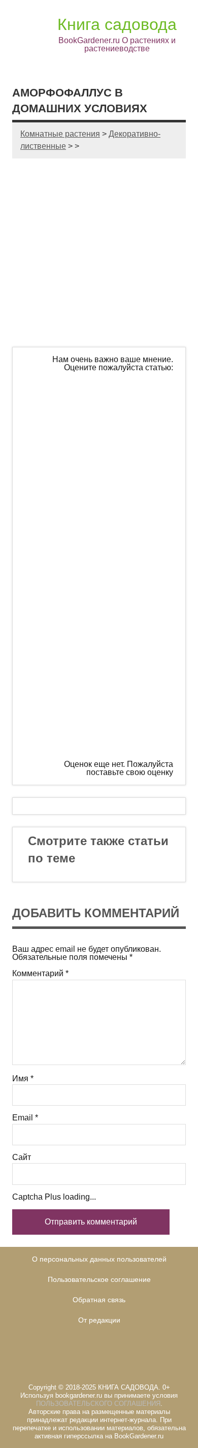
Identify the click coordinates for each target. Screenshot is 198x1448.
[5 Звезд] (101, 721)
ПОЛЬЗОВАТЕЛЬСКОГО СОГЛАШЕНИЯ (98, 1403)
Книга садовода (117, 24)
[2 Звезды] (101, 487)
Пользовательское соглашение (99, 1279)
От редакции (99, 1320)
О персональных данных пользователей (99, 1259)
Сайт (21, 1157)
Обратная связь (99, 1299)
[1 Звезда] (101, 410)
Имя (23, 1079)
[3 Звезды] (101, 565)
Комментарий (40, 974)
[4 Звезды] (101, 643)
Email (25, 1118)
